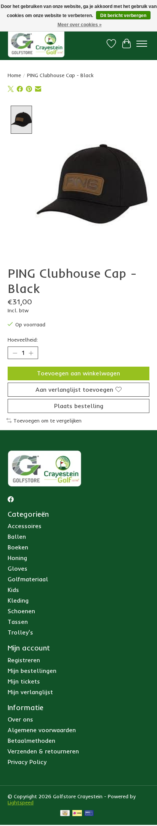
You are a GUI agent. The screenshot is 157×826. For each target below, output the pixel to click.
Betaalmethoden (31, 740)
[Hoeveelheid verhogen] (31, 353)
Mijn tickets (24, 681)
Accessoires (25, 526)
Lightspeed (21, 802)
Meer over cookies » (80, 24)
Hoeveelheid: (23, 340)
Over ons (20, 719)
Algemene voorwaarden (42, 730)
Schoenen (21, 611)
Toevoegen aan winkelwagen (78, 373)
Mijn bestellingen (32, 670)
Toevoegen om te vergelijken (47, 421)
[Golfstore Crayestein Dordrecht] (36, 43)
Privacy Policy (27, 762)
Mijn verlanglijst (30, 692)
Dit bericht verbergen (123, 15)
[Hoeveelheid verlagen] (15, 353)
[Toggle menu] (141, 43)
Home (14, 75)
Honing (17, 558)
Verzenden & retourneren (43, 751)
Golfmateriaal (28, 579)
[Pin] (89, 813)
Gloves (17, 568)
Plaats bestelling (78, 406)
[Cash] (65, 813)
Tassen (18, 621)
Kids (13, 589)
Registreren (24, 660)
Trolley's (20, 632)
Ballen (17, 536)
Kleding (18, 600)
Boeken (18, 547)
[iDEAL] (77, 813)
